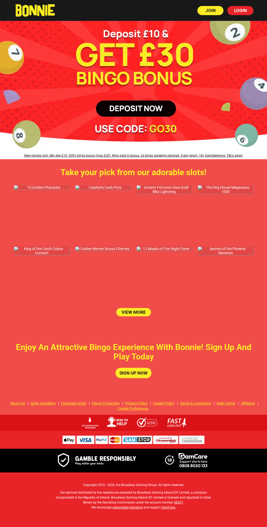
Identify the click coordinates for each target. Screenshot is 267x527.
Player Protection (106, 403)
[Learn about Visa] (85, 443)
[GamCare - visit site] (193, 460)
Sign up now (133, 373)
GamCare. (169, 507)
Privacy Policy (136, 403)
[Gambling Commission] (192, 443)
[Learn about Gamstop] (137, 443)
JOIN (210, 10)
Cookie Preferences (132, 408)
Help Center (226, 403)
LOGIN (240, 10)
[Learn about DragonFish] (165, 443)
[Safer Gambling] (97, 460)
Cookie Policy (163, 403)
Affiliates (248, 403)
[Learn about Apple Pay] (69, 443)
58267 (178, 502)
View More (134, 312)
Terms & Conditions (195, 403)
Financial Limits (73, 403)
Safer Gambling (43, 403)
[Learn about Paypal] (101, 443)
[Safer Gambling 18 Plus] (169, 463)
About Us (17, 403)
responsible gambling (127, 507)
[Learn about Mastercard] (115, 443)
